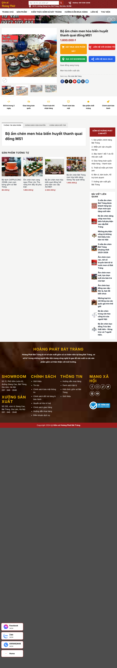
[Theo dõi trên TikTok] (102, 386)
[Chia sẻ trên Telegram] (87, 81)
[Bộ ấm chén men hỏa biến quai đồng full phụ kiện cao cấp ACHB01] (54, 166)
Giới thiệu (37, 381)
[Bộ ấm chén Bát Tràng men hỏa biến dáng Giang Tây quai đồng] (76, 164)
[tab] (12, 125)
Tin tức (36, 385)
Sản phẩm (22, 12)
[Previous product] (113, 19)
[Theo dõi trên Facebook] (92, 386)
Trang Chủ (8, 12)
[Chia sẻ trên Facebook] (62, 81)
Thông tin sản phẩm (12, 125)
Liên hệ (94, 12)
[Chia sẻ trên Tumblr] (83, 81)
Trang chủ (6, 19)
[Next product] (109, 19)
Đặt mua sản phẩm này (75, 49)
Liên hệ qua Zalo (104, 59)
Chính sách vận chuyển (35, 125)
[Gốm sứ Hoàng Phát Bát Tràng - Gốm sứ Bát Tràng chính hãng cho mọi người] (13, 4)
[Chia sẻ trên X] (66, 81)
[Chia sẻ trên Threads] (70, 81)
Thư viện (105, 12)
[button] (61, 3)
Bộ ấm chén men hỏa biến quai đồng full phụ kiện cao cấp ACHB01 (54, 183)
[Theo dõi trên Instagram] (97, 386)
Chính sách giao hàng (42, 407)
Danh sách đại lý (70, 385)
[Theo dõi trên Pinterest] (92, 393)
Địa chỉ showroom (75, 59)
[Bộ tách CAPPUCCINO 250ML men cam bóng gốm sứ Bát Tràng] (11, 166)
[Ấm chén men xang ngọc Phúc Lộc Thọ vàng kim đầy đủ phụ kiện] (33, 166)
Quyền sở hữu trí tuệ (42, 403)
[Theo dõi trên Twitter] (108, 386)
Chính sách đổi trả (57, 125)
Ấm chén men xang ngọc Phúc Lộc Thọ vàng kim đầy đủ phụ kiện (32, 183)
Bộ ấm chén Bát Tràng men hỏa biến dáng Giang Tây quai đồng (76, 177)
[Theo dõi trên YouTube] (97, 393)
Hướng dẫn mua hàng (76, 12)
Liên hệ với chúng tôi (104, 47)
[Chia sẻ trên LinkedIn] (79, 81)
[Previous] (6, 55)
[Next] (53, 55)
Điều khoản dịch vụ (41, 415)
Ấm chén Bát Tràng (32, 19)
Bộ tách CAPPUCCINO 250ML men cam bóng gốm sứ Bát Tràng (11, 183)
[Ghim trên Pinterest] (75, 81)
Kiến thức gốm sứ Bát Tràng (46, 12)
